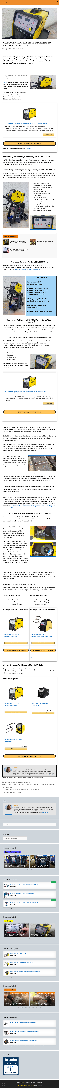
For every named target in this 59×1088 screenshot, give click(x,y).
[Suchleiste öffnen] (57, 1)
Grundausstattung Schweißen (13, 792)
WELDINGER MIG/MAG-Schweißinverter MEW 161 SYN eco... (25, 971)
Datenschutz (27, 1082)
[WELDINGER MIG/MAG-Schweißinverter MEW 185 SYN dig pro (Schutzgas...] (43, 623)
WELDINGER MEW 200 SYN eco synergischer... (14, 740)
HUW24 (5, 82)
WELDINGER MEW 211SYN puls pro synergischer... (42, 704)
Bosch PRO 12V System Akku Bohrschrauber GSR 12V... (24, 884)
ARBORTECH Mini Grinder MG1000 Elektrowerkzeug (23, 1040)
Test (3, 787)
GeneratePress (38, 1085)
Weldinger (27, 782)
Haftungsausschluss (36, 1082)
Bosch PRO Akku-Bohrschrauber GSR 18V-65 (22, 893)
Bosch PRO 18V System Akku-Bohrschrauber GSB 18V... (24, 902)
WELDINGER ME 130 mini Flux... (18, 953)
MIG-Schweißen (20, 784)
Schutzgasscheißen (32, 784)
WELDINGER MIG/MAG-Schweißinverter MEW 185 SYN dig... (42, 635)
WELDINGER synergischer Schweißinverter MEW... (12, 635)
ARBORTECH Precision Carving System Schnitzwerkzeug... (25, 1031)
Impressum (20, 1082)
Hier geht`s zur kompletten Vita (46, 774)
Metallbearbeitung (9, 782)
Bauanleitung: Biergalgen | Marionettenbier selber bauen (21, 789)
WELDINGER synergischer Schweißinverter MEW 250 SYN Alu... (26, 123)
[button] (27, 869)
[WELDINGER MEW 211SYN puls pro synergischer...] (43, 692)
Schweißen (19, 782)
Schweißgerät (50, 784)
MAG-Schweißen (9, 784)
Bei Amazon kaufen (48, 134)
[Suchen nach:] (29, 824)
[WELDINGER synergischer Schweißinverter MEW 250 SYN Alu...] (29, 113)
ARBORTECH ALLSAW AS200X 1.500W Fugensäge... (23, 1022)
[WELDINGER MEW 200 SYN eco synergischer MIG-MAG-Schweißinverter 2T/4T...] (15, 728)
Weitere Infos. (28, 148)
